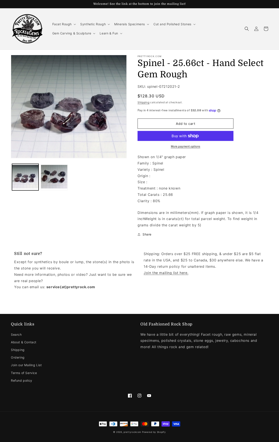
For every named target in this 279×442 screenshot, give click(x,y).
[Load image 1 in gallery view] (25, 177)
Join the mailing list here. (166, 273)
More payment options (185, 146)
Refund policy (21, 380)
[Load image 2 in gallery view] (54, 177)
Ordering (18, 357)
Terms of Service (24, 373)
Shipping (144, 102)
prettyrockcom (132, 432)
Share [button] (147, 234)
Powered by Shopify (154, 432)
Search (16, 334)
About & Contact (23, 342)
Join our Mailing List (26, 365)
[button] (64, 24)
